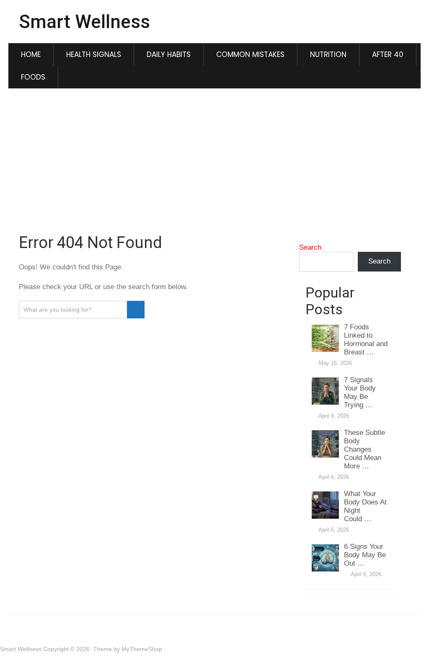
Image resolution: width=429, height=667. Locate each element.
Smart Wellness (84, 22)
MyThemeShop (141, 649)
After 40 (387, 54)
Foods (33, 77)
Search (310, 247)
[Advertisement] (215, 157)
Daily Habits (169, 54)
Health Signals (93, 54)
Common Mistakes (250, 54)
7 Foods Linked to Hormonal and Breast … (366, 339)
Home (31, 54)
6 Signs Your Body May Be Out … (365, 555)
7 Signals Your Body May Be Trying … (360, 392)
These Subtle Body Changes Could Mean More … (364, 449)
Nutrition (328, 54)
